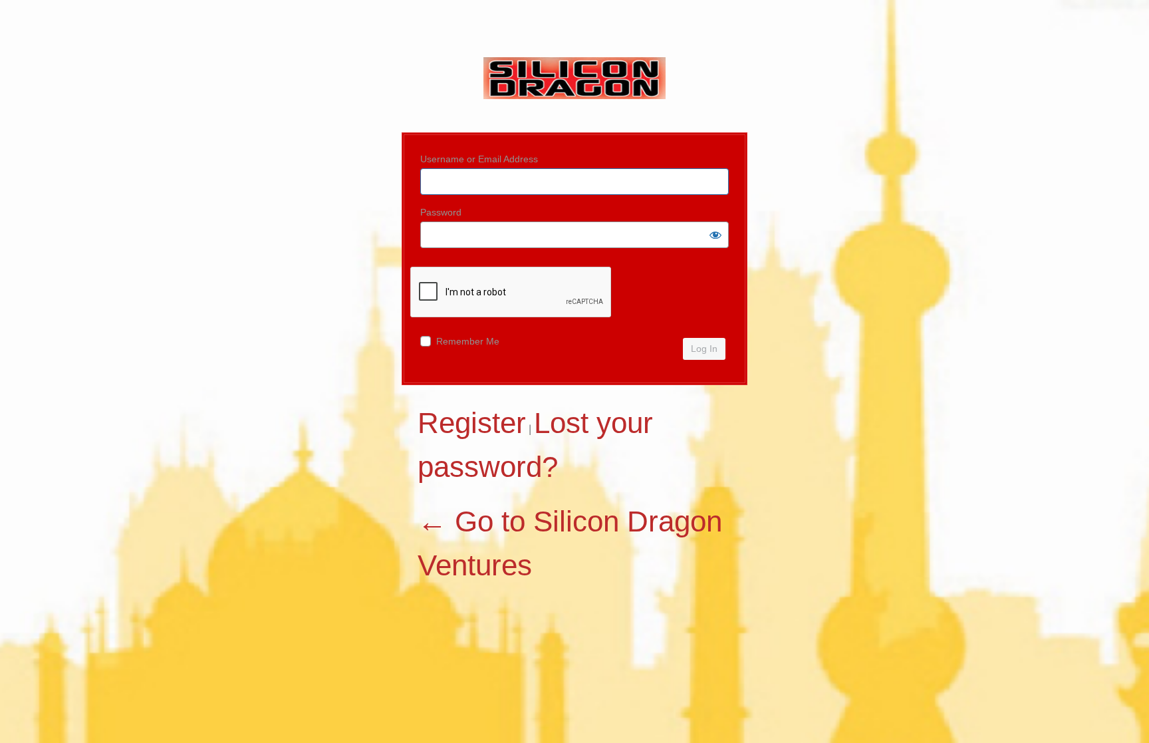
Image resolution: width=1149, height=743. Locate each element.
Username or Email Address (479, 159)
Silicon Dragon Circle (574, 88)
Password (440, 212)
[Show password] (715, 235)
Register (472, 422)
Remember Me (467, 341)
